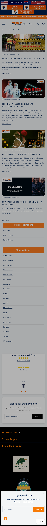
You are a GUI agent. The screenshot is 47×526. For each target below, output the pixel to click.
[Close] (43, 493)
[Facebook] (5, 519)
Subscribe (38, 509)
